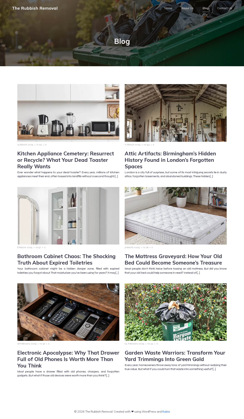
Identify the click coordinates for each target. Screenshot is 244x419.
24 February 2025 (134, 343)
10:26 (145, 247)
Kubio (166, 411)
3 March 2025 (132, 247)
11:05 (39, 144)
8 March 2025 (25, 247)
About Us (187, 8)
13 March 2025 (25, 144)
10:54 (147, 144)
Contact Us (224, 8)
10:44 (150, 343)
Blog (205, 8)
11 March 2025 (133, 144)
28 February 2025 (27, 343)
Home (168, 8)
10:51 (38, 247)
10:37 (42, 343)
